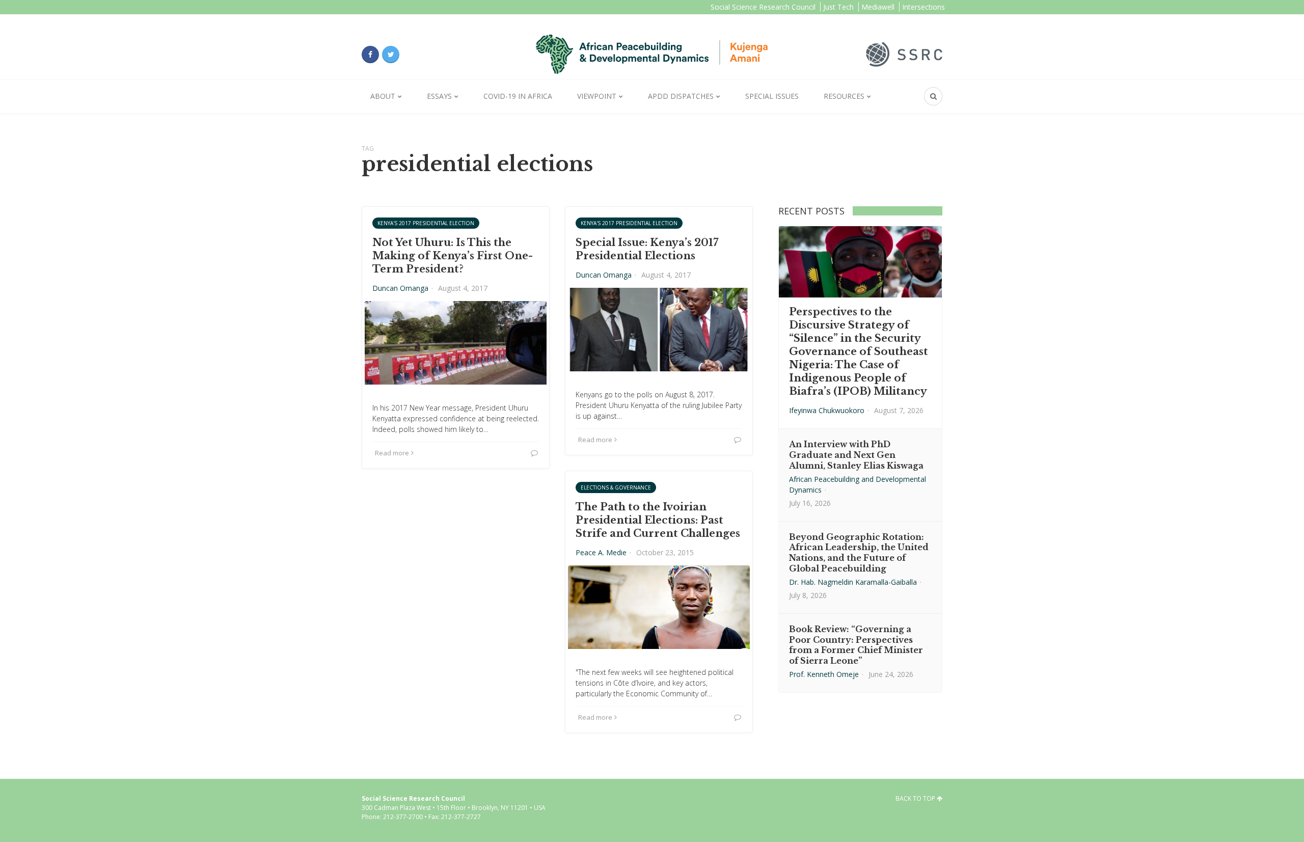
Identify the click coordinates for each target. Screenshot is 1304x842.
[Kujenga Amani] (652, 54)
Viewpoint (596, 96)
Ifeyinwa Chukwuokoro (826, 410)
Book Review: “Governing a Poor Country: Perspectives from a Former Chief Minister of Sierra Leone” (856, 645)
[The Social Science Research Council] (904, 53)
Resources (844, 96)
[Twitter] (390, 54)
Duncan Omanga (400, 288)
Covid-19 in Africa (517, 96)
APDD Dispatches (681, 96)
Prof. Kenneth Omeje (824, 674)
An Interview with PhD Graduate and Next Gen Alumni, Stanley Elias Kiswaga (856, 455)
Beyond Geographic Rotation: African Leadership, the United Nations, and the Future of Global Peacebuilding (859, 553)
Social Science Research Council (763, 7)
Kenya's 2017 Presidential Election (425, 223)
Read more (392, 452)
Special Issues (772, 96)
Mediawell (877, 7)
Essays (439, 96)
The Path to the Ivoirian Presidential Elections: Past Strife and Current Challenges (658, 520)
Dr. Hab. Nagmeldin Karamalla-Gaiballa (853, 582)
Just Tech (838, 7)
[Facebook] (370, 54)
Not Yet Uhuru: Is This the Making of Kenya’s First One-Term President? (452, 255)
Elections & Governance (616, 487)
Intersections (923, 7)
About (382, 96)
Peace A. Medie (601, 552)
